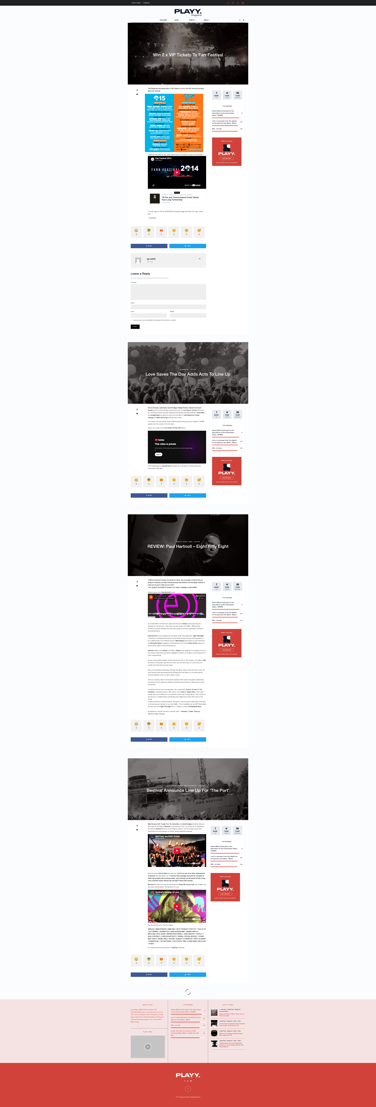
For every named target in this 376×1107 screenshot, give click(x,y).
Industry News (182, 194)
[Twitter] (233, 3)
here (161, 468)
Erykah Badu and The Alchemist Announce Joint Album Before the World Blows (231, 1045)
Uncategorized (184, 369)
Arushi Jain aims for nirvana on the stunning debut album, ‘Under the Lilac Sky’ (185, 1033)
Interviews (223, 1009)
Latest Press (230, 1009)
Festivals (184, 50)
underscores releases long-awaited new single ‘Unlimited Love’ (232, 1024)
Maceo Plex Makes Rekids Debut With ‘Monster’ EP (231, 1034)
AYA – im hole (217, 129)
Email (133, 311)
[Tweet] (137, 94)
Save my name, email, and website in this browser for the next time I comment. (154, 320)
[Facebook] (228, 3)
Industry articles (173, 194)
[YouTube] (243, 3)
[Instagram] (238, 3)
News (185, 785)
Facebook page (179, 211)
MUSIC (176, 20)
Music (235, 1021)
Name (133, 303)
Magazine (190, 194)
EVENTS (191, 20)
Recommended (223, 1011)
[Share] (137, 90)
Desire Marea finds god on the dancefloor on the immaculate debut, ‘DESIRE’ (223, 113)
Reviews (185, 541)
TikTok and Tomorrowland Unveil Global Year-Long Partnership (180, 199)
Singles (190, 541)
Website (172, 311)
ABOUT (206, 20)
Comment (134, 282)
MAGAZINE (163, 20)
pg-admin (151, 259)
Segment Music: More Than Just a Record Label (231, 1015)
